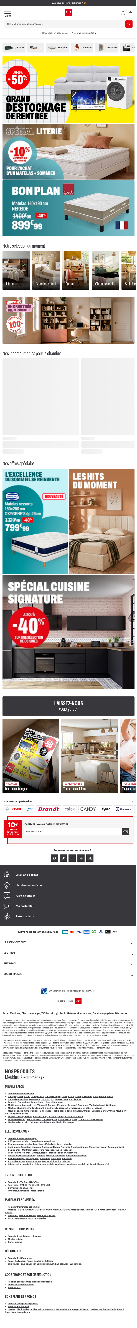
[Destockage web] (68, 89)
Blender (66, 1161)
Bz (52, 1099)
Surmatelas (40, 1218)
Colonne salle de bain (40, 1122)
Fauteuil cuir (24, 1102)
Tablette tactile (36, 1191)
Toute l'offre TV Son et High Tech (24, 1182)
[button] (123, 13)
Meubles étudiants (20, 1312)
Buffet (104, 1111)
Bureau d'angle (40, 1116)
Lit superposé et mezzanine (68, 1108)
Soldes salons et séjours (42, 1309)
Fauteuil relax (38, 1102)
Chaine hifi (27, 1188)
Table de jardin (49, 1119)
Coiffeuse (111, 1105)
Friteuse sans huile (55, 1155)
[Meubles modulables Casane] (68, 320)
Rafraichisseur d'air (100, 1164)
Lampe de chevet (45, 1264)
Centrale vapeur (30, 1150)
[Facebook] (72, 858)
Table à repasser (63, 1150)
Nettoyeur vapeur (98, 1147)
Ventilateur (60, 1164)
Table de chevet (97, 1105)
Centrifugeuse (33, 1161)
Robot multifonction (51, 1161)
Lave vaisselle (64, 1144)
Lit (35, 1105)
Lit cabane (97, 1108)
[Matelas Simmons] (35, 521)
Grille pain (56, 1158)
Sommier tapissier (46, 1215)
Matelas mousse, (108, 1209)
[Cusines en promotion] (68, 632)
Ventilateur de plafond (77, 1164)
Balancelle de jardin (67, 1119)
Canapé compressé (103, 1096)
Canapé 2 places (83, 1096)
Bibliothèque (46, 1111)
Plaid (30, 1218)
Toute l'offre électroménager (22, 1138)
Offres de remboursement (21, 1284)
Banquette (34, 1099)
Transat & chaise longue (90, 1119)
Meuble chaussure (18, 1113)
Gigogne (49, 1108)
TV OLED (45, 1185)
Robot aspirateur (79, 1147)
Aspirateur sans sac (31, 1147)
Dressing (72, 1105)
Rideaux (48, 1261)
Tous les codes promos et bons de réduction (30, 1282)
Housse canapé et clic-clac (68, 1099)
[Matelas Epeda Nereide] (68, 208)
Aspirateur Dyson (51, 1147)
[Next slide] (132, 801)
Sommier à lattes (27, 1215)
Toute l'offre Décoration (20, 1258)
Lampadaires (61, 1264)
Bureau (28, 1116)
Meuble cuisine (15, 1239)
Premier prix (14, 1287)
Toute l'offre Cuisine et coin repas (24, 1236)
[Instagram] (54, 858)
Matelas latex (92, 1209)
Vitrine (111, 1111)
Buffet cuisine (15, 1242)
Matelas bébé (77, 1209)
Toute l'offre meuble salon (21, 1093)
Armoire (52, 1105)
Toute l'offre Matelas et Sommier (24, 1207)
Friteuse (41, 1155)
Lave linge (38, 1144)
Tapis (30, 1261)
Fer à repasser (46, 1150)
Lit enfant (39, 1108)
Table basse (60, 1111)
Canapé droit (68, 1096)
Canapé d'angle (52, 1096)
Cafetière (45, 1158)
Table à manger (74, 1111)
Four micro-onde (22, 1153)
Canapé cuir (23, 1096)
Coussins (38, 1261)
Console (96, 1111)
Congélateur (37, 1141)
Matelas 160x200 (61, 1209)
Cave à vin (49, 1141)
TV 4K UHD (34, 1185)
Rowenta (65, 1147)
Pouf (48, 1102)
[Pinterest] (81, 858)
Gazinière (72, 1153)
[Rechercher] (129, 24)
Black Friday (23, 1309)
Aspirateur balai (116, 1147)
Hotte (44, 1153)
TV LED (23, 1185)
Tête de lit (42, 1105)
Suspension (76, 1264)
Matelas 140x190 (43, 1209)
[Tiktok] (63, 858)
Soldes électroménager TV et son (72, 1309)
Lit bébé (87, 1108)
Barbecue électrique (76, 1155)
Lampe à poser (28, 1264)
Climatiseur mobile (44, 1164)
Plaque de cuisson (57, 1153)
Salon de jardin (34, 1119)
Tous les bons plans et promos (23, 1303)
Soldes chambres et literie (103, 1309)
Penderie (61, 1105)
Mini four (36, 1153)
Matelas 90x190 (26, 1209)
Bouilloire (67, 1158)
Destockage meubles (18, 1306)
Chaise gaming (56, 1116)
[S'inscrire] (125, 831)
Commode (83, 1105)
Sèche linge (50, 1144)
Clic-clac (45, 1099)
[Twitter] (89, 858)
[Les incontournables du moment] (102, 521)
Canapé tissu (37, 1096)
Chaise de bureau (74, 1116)
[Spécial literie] (68, 152)
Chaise (86, 1111)
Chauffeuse (57, 1102)
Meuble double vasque (63, 1122)
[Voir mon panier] (131, 13)
